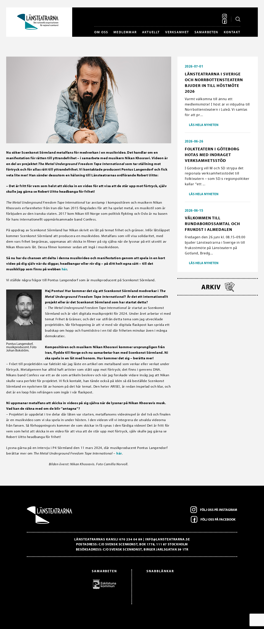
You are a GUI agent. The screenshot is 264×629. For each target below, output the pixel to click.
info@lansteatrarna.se (167, 539)
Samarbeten (206, 32)
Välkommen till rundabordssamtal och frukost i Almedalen (212, 223)
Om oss (101, 32)
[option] (74, 584)
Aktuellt (151, 32)
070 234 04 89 (130, 539)
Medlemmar (125, 32)
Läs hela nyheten (203, 125)
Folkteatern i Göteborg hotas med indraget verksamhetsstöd (212, 154)
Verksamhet (177, 32)
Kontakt (232, 32)
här (64, 269)
